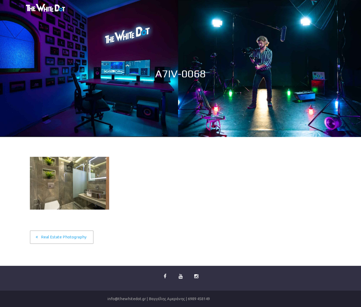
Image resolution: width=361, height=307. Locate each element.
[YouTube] (180, 276)
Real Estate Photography (63, 237)
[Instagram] (196, 276)
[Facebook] (165, 276)
